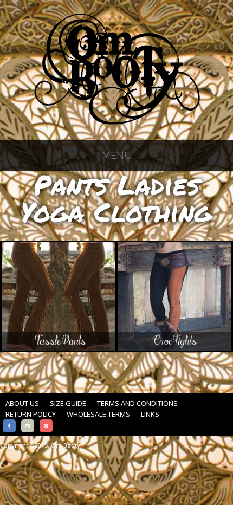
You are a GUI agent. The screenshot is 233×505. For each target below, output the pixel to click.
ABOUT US (22, 403)
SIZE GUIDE (68, 403)
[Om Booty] (116, 125)
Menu (117, 155)
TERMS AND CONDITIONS (137, 403)
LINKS (150, 414)
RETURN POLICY (30, 414)
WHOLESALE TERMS (98, 414)
